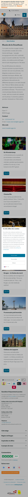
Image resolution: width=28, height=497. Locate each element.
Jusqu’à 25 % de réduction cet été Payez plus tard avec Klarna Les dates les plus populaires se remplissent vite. (12, 4)
